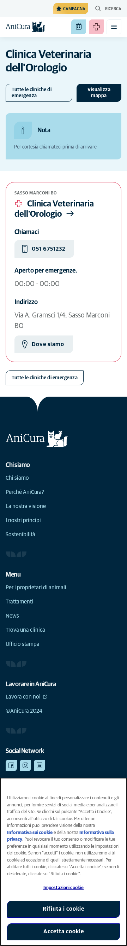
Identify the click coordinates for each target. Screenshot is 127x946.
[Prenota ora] (78, 26)
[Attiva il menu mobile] (114, 26)
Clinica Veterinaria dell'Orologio (54, 209)
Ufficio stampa (23, 644)
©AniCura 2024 (24, 711)
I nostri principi (23, 520)
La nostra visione (26, 506)
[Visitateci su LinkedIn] (39, 765)
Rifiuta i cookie (63, 909)
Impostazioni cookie (63, 888)
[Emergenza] (96, 26)
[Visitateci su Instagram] (25, 765)
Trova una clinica (25, 630)
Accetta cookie (63, 931)
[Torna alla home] (25, 27)
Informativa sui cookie (30, 832)
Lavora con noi (23, 697)
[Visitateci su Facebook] (11, 765)
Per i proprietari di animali (36, 587)
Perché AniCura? (25, 492)
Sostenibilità (20, 534)
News (12, 616)
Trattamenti (19, 602)
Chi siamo (17, 478)
